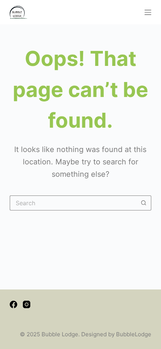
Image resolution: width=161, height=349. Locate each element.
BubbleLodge (133, 334)
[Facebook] (13, 304)
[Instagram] (26, 304)
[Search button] (143, 202)
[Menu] (148, 12)
